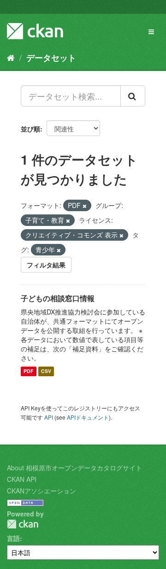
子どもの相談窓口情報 (58, 298)
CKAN (22, 524)
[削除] (85, 205)
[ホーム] (11, 57)
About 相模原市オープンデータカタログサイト (74, 467)
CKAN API (21, 479)
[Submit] (132, 96)
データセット (51, 58)
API (48, 417)
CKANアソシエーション (41, 490)
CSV (46, 371)
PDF (28, 371)
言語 (13, 538)
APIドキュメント (88, 417)
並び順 (30, 128)
